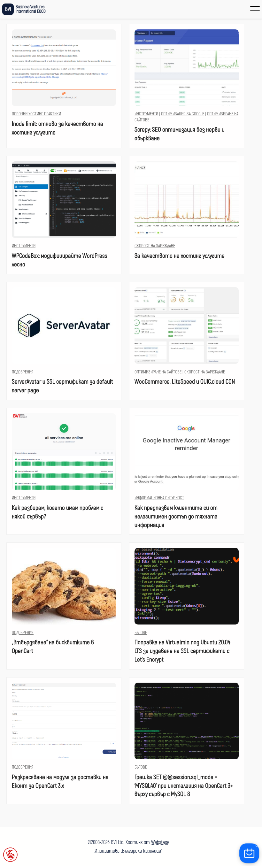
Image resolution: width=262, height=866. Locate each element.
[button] (10, 855)
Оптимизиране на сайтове (158, 372)
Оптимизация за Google (182, 114)
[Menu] (255, 8)
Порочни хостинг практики (36, 114)
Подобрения (23, 372)
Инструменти (146, 114)
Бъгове (141, 632)
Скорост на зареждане (155, 246)
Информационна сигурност (159, 498)
